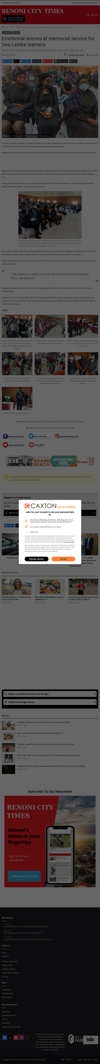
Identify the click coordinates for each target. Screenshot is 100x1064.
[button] (50, 532)
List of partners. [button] (69, 542)
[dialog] (50, 532)
